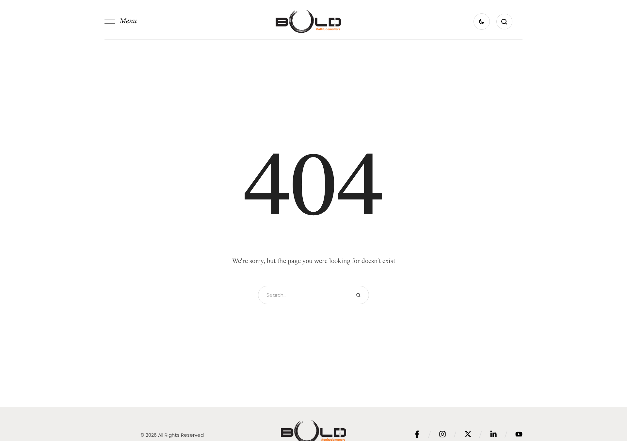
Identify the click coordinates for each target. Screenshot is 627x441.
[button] (120, 21)
